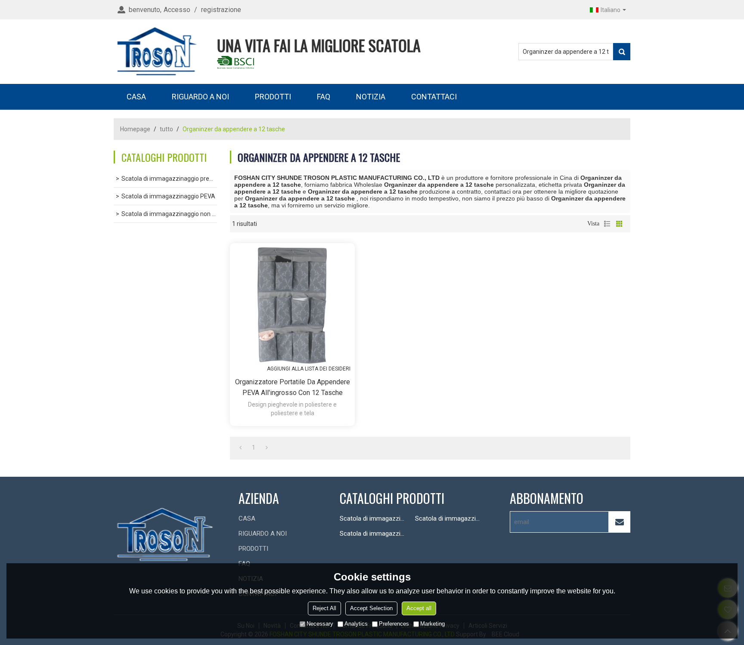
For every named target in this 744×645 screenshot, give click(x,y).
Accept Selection (371, 608)
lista (607, 223)
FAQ (323, 96)
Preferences (394, 623)
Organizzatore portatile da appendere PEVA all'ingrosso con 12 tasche (292, 387)
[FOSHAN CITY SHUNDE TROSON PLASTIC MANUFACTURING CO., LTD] (157, 51)
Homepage (135, 129)
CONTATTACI (434, 96)
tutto (166, 129)
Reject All (324, 608)
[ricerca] (621, 51)
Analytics (356, 623)
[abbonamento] (619, 522)
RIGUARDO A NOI (200, 96)
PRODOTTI (273, 96)
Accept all (418, 608)
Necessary (320, 623)
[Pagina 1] (240, 447)
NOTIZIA (370, 96)
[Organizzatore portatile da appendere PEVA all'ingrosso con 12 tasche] (292, 305)
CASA (136, 96)
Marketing (432, 623)
